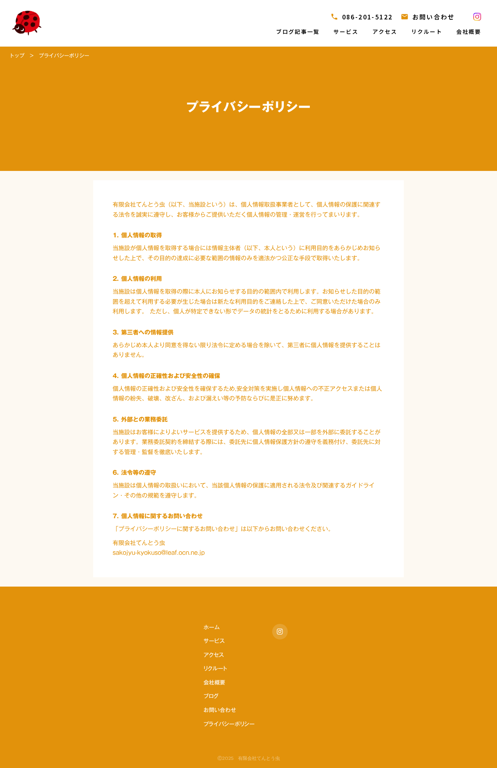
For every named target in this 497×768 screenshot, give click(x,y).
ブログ (211, 696)
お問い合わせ (219, 710)
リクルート (215, 669)
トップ (16, 55)
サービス (213, 641)
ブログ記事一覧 (298, 31)
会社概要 (214, 683)
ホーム (211, 628)
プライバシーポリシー (229, 724)
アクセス (213, 655)
